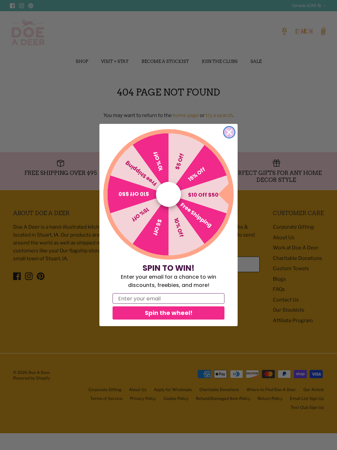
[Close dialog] (229, 132)
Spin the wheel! (169, 313)
